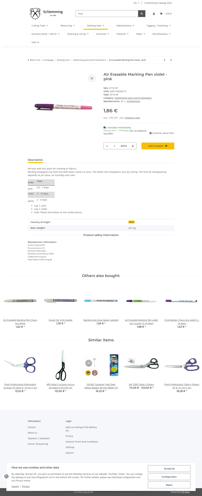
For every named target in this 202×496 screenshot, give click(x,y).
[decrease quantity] (107, 146)
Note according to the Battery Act (81, 429)
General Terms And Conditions (82, 441)
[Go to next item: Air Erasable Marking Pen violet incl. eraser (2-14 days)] (171, 60)
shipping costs (132, 117)
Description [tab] (35, 159)
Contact (32, 427)
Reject (169, 485)
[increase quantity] (132, 146)
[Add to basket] (30, 70)
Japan (131, 222)
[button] (153, 13)
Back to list (35, 60)
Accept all (169, 468)
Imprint (15, 486)
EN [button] (135, 2)
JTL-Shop (185, 492)
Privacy (26, 486)
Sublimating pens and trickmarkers (133, 97)
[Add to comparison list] (91, 78)
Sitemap (70, 447)
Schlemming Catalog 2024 (158, 2)
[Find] (141, 13)
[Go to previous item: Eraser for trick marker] (164, 60)
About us (32, 432)
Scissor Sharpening (38, 443)
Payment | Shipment (39, 438)
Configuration (169, 476)
